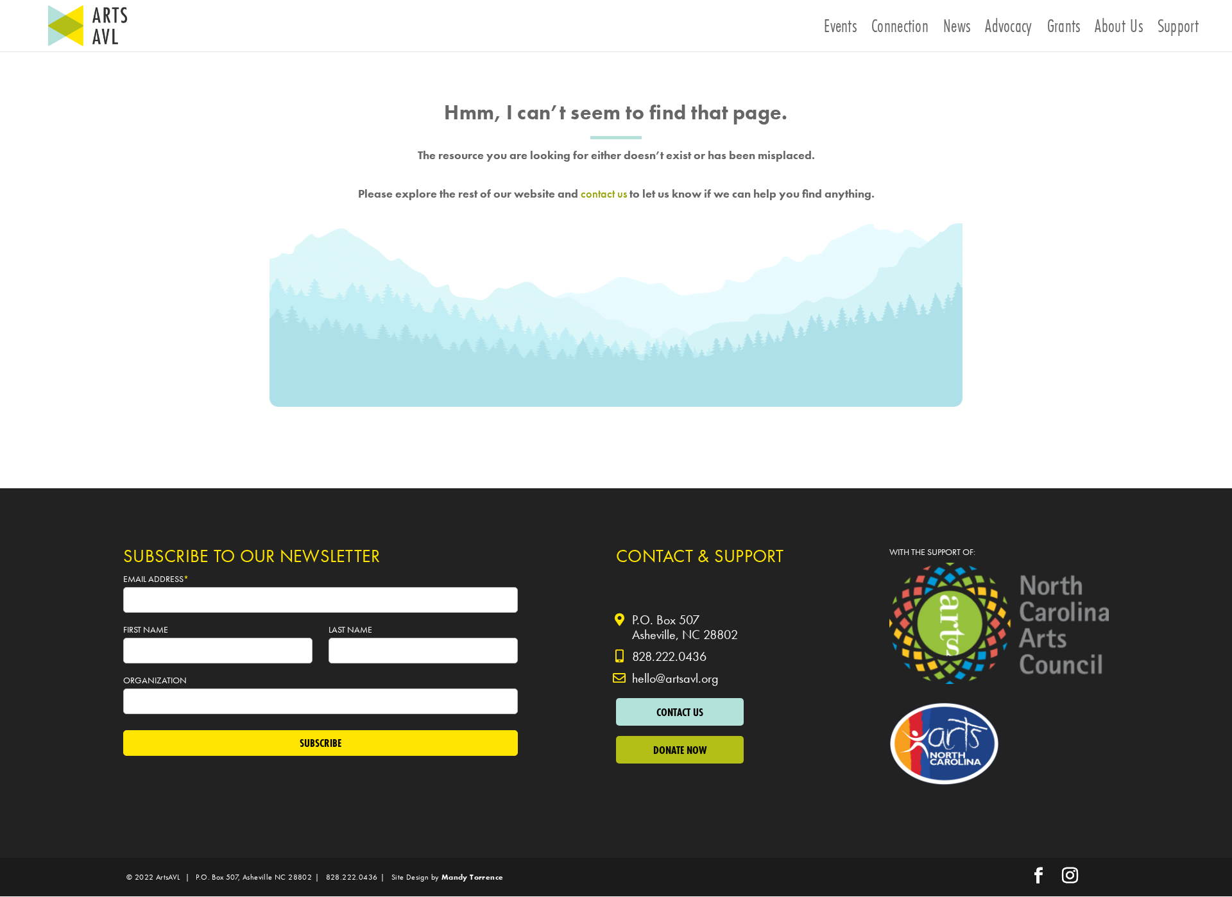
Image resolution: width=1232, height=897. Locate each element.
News (956, 29)
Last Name (351, 629)
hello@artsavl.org (675, 678)
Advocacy (1008, 29)
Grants (1064, 29)
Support (1178, 29)
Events (840, 29)
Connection (899, 29)
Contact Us (679, 712)
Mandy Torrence (472, 877)
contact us (604, 193)
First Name (146, 629)
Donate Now (679, 749)
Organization (156, 680)
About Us (1118, 29)
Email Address (156, 579)
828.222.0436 (669, 656)
